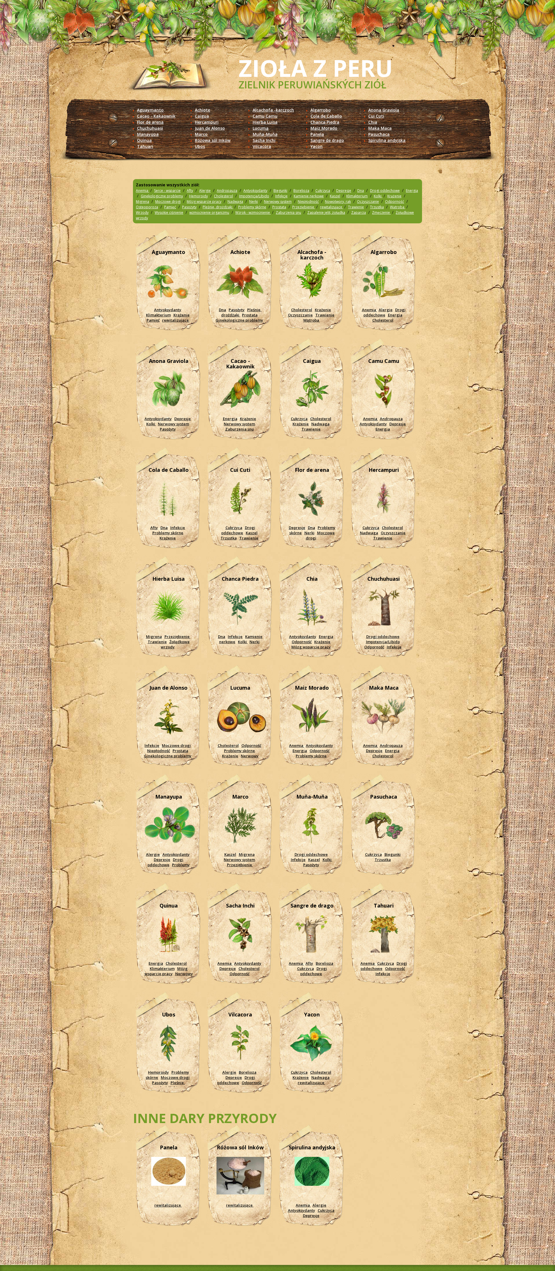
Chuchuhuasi (150, 128)
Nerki (253, 201)
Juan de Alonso (210, 128)
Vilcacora (262, 146)
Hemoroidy (198, 196)
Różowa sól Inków (212, 140)
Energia (412, 190)
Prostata (279, 207)
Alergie (205, 190)
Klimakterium (357, 196)
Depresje (343, 190)
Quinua (144, 140)
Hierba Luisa (265, 122)
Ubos (200, 146)
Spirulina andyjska (387, 140)
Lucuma (261, 128)
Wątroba (397, 207)
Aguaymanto (150, 110)
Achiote (202, 110)
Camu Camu (265, 116)
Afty (190, 190)
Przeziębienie (303, 207)
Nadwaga (235, 201)
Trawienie (356, 207)
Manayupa (148, 134)
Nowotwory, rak (338, 201)
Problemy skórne (252, 207)
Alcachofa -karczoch (273, 110)
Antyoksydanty (255, 190)
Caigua (202, 116)
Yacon (316, 146)
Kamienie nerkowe (309, 196)
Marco (201, 134)
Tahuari (145, 146)
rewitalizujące (331, 207)
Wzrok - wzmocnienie (253, 212)
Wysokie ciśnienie (169, 212)
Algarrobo (320, 110)
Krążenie (394, 196)
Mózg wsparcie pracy (204, 201)
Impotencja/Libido (254, 196)
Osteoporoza (147, 207)
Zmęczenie (381, 212)
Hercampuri (207, 122)
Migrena (142, 201)
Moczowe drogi (168, 201)
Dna (360, 190)
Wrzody (142, 212)
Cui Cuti (376, 116)
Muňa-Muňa (265, 134)
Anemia (142, 190)
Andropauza (227, 190)
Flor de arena (150, 122)
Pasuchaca (379, 134)
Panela (317, 134)
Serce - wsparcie (167, 190)
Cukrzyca (322, 190)
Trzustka (377, 207)
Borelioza (301, 190)
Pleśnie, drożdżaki (218, 207)
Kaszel (335, 196)
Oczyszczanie (368, 201)
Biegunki (280, 190)
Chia (372, 122)
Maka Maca (380, 128)
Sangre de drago (327, 140)
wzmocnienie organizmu (209, 212)
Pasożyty (189, 207)
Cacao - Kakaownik (156, 116)
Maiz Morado (323, 128)
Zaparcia (358, 212)
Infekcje (281, 196)
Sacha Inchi (264, 140)
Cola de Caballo (326, 116)
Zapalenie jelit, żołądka (326, 212)
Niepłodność (308, 201)
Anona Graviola (383, 110)
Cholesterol (223, 196)
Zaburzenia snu (288, 212)
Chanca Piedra (324, 122)
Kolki (378, 196)
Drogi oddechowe (385, 190)
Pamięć (170, 207)
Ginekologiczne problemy (162, 196)
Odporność (394, 201)
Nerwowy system (278, 201)
